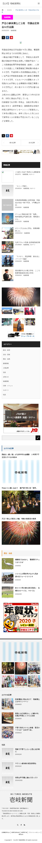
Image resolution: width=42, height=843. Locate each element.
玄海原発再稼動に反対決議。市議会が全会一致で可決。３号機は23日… (27, 202)
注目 (4, 372)
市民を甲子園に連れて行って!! (26, 778)
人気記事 (6, 368)
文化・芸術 (6, 354)
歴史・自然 (6, 359)
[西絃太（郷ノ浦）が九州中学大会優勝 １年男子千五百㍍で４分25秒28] (21, 651)
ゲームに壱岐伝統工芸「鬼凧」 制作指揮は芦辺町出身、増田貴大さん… (27, 216)
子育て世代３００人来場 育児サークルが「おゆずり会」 (27, 729)
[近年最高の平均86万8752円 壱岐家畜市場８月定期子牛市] (34, 668)
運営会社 (21, 834)
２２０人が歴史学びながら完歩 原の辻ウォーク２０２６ (27, 575)
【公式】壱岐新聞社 (11, 3)
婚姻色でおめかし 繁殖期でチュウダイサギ (27, 561)
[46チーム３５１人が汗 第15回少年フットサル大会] (29, 321)
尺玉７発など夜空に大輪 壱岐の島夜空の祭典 (19, 519)
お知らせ (6, 377)
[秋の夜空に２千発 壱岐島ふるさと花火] (21, 296)
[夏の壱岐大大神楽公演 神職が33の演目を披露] (8, 681)
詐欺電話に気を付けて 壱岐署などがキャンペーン (27, 700)
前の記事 (13, 143)
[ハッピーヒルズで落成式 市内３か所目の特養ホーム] (7, 311)
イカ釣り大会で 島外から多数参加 (27, 172)
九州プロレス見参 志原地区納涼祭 (27, 242)
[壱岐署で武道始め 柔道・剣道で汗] (18, 325)
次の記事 (32, 143)
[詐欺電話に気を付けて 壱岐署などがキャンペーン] (34, 681)
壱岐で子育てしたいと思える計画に (27, 750)
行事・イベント (8, 386)
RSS (24, 824)
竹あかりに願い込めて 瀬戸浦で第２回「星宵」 (20, 488)
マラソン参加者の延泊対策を (25, 763)
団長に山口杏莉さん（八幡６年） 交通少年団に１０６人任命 (27, 715)
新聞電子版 (24, 832)
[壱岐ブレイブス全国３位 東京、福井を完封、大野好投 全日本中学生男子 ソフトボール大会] (21, 681)
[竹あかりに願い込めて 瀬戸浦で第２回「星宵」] (8, 668)
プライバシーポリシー (34, 832)
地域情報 (13, 30)
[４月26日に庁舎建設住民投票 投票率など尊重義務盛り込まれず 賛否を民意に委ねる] (18, 311)
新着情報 (6, 363)
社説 (4, 394)
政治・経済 (6, 350)
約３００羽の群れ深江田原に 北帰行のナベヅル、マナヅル (27, 589)
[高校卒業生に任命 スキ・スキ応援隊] (29, 311)
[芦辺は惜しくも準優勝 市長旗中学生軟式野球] (7, 322)
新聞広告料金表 (15, 832)
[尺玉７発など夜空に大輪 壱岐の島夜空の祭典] (21, 668)
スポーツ (31, 174)
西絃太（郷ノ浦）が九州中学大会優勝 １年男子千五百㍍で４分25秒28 (20, 456)
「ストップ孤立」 (21, 186)
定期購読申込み (6, 832)
